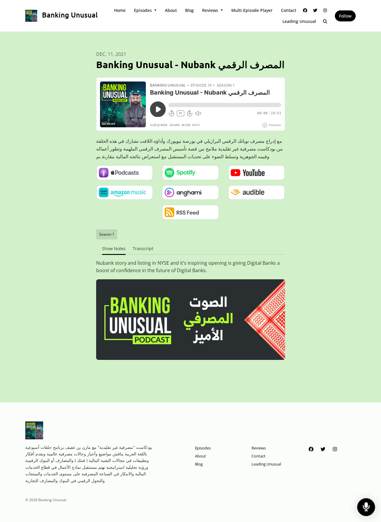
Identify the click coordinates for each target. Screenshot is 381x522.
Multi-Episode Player (252, 10)
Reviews (210, 10)
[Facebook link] (305, 10)
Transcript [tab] (143, 248)
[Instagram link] (325, 10)
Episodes (143, 10)
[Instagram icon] (335, 449)
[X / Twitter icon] (323, 449)
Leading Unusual (299, 21)
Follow (345, 16)
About (171, 10)
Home (120, 10)
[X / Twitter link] (315, 10)
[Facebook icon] (311, 449)
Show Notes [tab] (114, 248)
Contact (288, 10)
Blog (189, 10)
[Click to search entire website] (325, 21)
